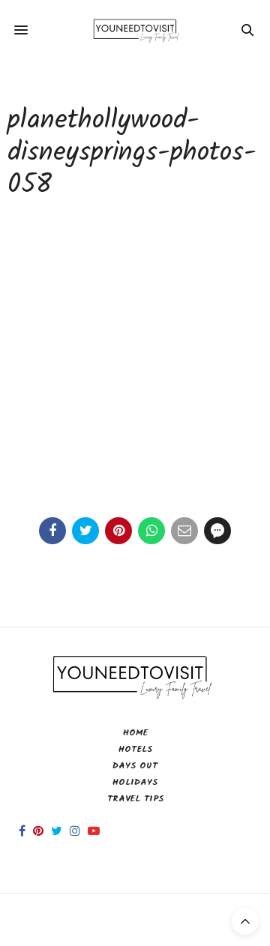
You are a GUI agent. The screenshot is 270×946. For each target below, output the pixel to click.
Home (135, 733)
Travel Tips (135, 799)
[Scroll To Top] (245, 921)
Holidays (135, 782)
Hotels (135, 749)
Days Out (135, 766)
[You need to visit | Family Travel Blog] (135, 30)
